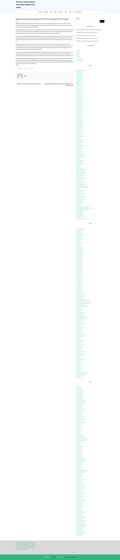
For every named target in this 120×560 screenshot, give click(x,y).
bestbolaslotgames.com (80, 184)
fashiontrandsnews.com (80, 296)
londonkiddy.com (79, 211)
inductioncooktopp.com (80, 198)
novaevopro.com (79, 103)
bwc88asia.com (79, 329)
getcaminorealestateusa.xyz (81, 219)
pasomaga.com (79, 371)
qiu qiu (77, 55)
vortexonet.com (79, 82)
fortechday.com (79, 217)
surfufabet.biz (79, 278)
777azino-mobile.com (80, 312)
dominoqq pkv (79, 58)
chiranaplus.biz (79, 497)
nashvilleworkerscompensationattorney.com (84, 208)
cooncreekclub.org (79, 392)
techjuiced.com (79, 246)
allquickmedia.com (79, 457)
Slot (51, 12)
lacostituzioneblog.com (80, 359)
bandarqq (78, 53)
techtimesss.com (79, 412)
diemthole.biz (78, 454)
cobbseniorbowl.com (80, 314)
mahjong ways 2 (28, 545)
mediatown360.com (80, 515)
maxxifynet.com (79, 84)
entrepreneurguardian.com (81, 187)
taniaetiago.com (79, 368)
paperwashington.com (80, 190)
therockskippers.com (80, 506)
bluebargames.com (79, 398)
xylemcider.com (79, 366)
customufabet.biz (79, 282)
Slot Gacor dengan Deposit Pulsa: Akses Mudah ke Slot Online (25, 5)
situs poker (78, 52)
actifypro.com (78, 115)
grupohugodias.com (80, 336)
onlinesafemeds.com (80, 255)
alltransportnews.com (80, 294)
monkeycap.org (79, 425)
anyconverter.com (79, 449)
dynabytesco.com (79, 133)
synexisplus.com (79, 81)
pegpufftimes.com (79, 394)
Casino (55, 12)
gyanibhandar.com (79, 257)
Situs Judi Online (77, 12)
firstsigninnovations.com (81, 401)
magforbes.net (79, 424)
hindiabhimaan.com (79, 527)
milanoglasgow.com (80, 502)
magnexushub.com (79, 249)
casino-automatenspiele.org (81, 439)
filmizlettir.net (79, 389)
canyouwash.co (79, 233)
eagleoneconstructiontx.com (81, 174)
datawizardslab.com (80, 136)
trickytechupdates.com (80, 526)
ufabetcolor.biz (79, 270)
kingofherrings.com (80, 461)
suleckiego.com (79, 535)
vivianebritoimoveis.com (80, 422)
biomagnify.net (79, 377)
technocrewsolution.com (81, 419)
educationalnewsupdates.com (82, 70)
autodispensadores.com (80, 196)
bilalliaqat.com (79, 195)
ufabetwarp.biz (79, 258)
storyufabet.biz (79, 284)
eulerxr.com (78, 159)
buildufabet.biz (79, 293)
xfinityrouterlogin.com (80, 521)
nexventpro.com (79, 109)
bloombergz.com (79, 434)
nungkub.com (78, 363)
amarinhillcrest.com (80, 428)
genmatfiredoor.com (80, 168)
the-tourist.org (79, 430)
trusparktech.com (79, 105)
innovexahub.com (79, 85)
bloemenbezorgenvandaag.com (82, 470)
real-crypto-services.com (81, 323)
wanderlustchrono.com (80, 153)
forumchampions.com (80, 397)
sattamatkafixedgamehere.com (82, 186)
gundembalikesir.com (80, 239)
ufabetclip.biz (78, 260)
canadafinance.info (79, 488)
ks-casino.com (79, 332)
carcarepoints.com (79, 333)
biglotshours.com (79, 252)
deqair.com (78, 338)
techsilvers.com (79, 339)
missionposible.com (80, 518)
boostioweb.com (79, 73)
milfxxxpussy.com (79, 353)
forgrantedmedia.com (80, 406)
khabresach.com (79, 529)
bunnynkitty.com (79, 475)
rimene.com (78, 491)
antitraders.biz (79, 308)
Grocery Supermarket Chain (71, 557)
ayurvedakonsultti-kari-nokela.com (83, 306)
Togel (70, 12)
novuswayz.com (79, 114)
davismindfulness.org (80, 214)
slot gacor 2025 (20, 542)
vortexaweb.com (79, 99)
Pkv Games (46, 12)
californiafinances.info (80, 487)
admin (25, 76)
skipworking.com (79, 446)
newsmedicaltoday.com (80, 199)
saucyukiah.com (79, 386)
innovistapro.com (79, 120)
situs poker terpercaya (30, 547)
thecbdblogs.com (79, 530)
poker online (18, 545)
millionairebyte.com (80, 216)
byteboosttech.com (80, 248)
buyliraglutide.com (79, 254)
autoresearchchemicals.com (81, 532)
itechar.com (78, 240)
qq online (78, 50)
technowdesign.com (80, 315)
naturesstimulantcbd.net (81, 374)
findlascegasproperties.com (81, 169)
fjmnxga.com (78, 478)
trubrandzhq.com (79, 106)
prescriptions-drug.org (80, 418)
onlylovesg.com (79, 177)
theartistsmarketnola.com (81, 496)
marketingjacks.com (80, 523)
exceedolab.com (79, 130)
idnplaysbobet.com (79, 181)
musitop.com (78, 356)
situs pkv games (32, 544)
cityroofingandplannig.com (81, 318)
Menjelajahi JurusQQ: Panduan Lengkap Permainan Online (87, 41)
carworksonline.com (80, 410)
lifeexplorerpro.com (80, 148)
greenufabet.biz (79, 269)
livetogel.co (78, 166)
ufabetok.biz (78, 288)
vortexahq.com (79, 93)
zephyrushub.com (79, 75)
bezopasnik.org (79, 476)
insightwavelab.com (80, 147)
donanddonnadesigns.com (81, 172)
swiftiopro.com (79, 124)
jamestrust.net (79, 443)
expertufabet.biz (79, 261)
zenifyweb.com (79, 165)
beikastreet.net (79, 388)
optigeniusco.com (79, 100)
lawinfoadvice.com (79, 345)
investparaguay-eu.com (80, 327)
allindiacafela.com (79, 509)
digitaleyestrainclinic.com (81, 517)
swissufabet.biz (79, 266)
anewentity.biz (79, 464)
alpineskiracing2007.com (80, 511)
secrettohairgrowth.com (81, 472)
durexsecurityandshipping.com (82, 317)
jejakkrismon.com (79, 452)
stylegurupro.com (79, 135)
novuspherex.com (79, 102)
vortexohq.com (79, 144)
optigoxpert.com (79, 112)
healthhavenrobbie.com (80, 171)
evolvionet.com (79, 79)
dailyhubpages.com (80, 180)
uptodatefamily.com (80, 354)
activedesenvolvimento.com (81, 178)
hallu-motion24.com (80, 505)
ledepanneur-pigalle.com (81, 493)
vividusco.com (79, 91)
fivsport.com (78, 342)
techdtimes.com (79, 236)
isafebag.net (78, 433)
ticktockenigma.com (80, 157)
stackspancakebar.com (80, 499)
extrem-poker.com (79, 330)
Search (77, 18)
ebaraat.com (78, 245)
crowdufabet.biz (79, 291)
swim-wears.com (79, 404)
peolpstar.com (79, 407)
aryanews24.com (79, 309)
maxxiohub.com (79, 96)
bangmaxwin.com (79, 481)
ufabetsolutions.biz (80, 275)
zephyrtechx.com (79, 111)
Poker (65, 12)
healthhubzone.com (80, 243)
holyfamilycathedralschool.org (82, 210)
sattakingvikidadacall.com (81, 183)
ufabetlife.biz (78, 273)
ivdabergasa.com (79, 320)
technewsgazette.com (80, 458)
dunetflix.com (78, 350)
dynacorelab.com (79, 87)
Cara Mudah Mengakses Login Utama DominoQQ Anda (86, 32)
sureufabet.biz (79, 281)
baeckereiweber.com (80, 228)
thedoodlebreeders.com (81, 335)
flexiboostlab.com (79, 121)
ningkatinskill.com (79, 341)
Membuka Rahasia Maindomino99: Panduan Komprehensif (87, 38)
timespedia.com (79, 451)
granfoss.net (78, 508)
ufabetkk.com (78, 455)
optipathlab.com (79, 76)
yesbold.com (78, 242)
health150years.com (80, 416)
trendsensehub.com (80, 156)
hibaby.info (78, 189)
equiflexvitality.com (80, 175)
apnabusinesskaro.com (80, 533)
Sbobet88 (60, 12)
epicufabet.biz (79, 285)
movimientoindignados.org (81, 351)
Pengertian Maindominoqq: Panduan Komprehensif (86, 35)
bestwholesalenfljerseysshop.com (82, 303)
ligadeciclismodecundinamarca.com (83, 207)
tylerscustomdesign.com (81, 409)
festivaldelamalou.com (80, 400)
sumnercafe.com (79, 348)
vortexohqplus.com (80, 123)
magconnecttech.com (80, 163)
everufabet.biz (79, 290)
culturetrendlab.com (80, 154)
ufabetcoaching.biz (80, 213)
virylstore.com (79, 413)
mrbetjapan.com (79, 463)
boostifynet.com (79, 108)
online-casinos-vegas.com (81, 520)
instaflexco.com (79, 118)
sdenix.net (78, 427)
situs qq (17, 544)
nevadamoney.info (79, 490)
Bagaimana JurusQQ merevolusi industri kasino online (29, 84)
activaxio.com (78, 132)
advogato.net (78, 431)
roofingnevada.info (79, 201)
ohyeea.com (78, 360)
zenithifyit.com (79, 94)
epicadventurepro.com (80, 145)
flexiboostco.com (79, 72)
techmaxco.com (79, 129)
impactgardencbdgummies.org (82, 372)
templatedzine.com (80, 344)
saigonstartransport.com (81, 479)
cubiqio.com (78, 138)
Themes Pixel (53, 557)
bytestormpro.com (79, 151)
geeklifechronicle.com (80, 139)
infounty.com (78, 326)
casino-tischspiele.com (80, 440)
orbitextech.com (79, 162)
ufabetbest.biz (79, 279)
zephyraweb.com (79, 97)
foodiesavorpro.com (80, 142)
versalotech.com (79, 127)
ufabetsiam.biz (79, 264)
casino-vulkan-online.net (81, 512)
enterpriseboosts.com (80, 436)
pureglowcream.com (80, 469)
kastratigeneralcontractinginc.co (82, 302)
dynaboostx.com (79, 117)
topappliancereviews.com (81, 524)
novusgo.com (78, 150)
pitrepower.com (79, 514)
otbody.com (78, 442)
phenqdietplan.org (79, 347)
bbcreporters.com (79, 297)
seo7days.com (79, 467)
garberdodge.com (79, 403)
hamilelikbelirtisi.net (80, 126)
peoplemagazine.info (80, 230)
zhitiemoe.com (79, 362)
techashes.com (79, 231)
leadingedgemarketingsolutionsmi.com (83, 300)
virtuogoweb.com (79, 251)
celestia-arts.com (79, 395)
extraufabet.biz (79, 272)
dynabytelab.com (79, 78)
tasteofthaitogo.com (80, 473)
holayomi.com (78, 205)
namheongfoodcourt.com (81, 500)
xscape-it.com (79, 311)
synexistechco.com (80, 88)
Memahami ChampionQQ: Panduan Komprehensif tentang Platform (89, 29)
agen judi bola (26, 542)
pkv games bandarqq (80, 59)
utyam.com (78, 357)
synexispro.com (79, 204)
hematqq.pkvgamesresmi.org (21, 549)
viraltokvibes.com (79, 421)
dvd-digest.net (79, 494)
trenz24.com (78, 445)
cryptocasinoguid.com (80, 299)
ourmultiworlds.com (80, 391)
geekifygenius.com (79, 160)
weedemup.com (79, 192)
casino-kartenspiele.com (81, 437)
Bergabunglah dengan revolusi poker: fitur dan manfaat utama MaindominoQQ (59, 84)
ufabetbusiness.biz (80, 267)
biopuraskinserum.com (80, 485)
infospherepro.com (79, 141)
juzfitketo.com (79, 369)
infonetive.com (79, 482)
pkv (16, 542)
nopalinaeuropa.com (80, 375)
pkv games (31, 68)
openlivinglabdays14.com (81, 305)
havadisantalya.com (80, 234)
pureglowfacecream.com (81, 460)
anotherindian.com (79, 365)
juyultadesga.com (79, 321)
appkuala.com (78, 466)
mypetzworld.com (79, 324)
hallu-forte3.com (79, 503)
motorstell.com (79, 415)
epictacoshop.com (79, 484)
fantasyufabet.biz (79, 263)
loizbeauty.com (79, 448)
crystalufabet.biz (79, 287)
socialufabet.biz (79, 276)
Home (40, 12)
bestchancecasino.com (80, 193)
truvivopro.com (79, 90)
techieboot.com (79, 237)
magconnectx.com (79, 202)
